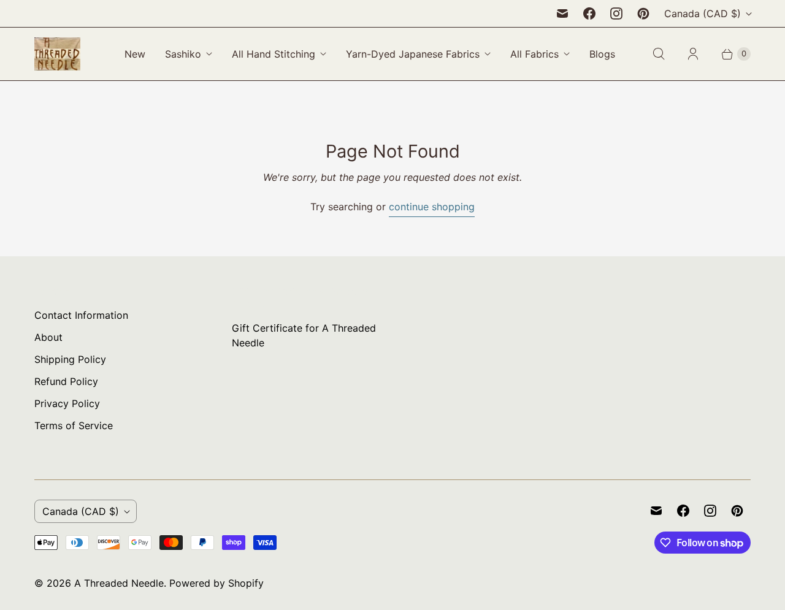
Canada (702, 13)
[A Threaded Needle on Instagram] (616, 13)
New (134, 54)
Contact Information (81, 315)
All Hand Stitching (273, 54)
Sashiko (183, 54)
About (48, 337)
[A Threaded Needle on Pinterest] (643, 13)
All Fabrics (534, 54)
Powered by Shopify (216, 583)
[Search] (658, 54)
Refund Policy (66, 381)
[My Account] (693, 54)
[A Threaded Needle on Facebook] (589, 13)
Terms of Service (73, 425)
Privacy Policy (67, 403)
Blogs (602, 54)
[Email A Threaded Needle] (562, 13)
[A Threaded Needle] (57, 54)
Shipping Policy (70, 359)
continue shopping (432, 206)
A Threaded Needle (119, 583)
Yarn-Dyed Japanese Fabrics (413, 54)
